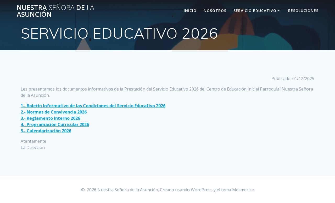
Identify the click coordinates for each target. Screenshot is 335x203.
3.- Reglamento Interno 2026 (50, 118)
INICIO (190, 10)
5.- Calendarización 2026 (46, 131)
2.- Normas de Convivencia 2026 (54, 112)
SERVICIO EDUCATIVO (254, 10)
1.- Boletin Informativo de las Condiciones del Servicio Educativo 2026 (93, 106)
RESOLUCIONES (303, 10)
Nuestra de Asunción (55, 10)
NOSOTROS (215, 10)
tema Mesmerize (237, 190)
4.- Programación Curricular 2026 (55, 124)
